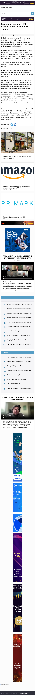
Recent (4, 300)
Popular (5, 297)
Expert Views (6, 352)
